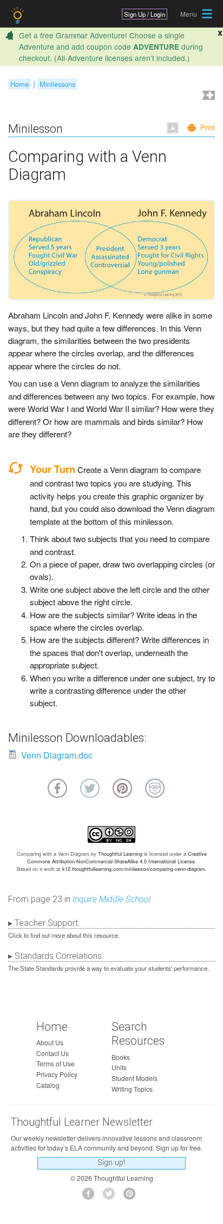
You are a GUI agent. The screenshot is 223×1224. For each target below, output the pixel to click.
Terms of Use (55, 1063)
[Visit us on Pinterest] (132, 1196)
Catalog (48, 1085)
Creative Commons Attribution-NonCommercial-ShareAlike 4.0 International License (117, 857)
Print (207, 127)
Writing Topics (132, 1088)
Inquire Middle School (111, 899)
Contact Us (52, 1053)
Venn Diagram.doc (57, 755)
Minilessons (57, 84)
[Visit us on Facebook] (91, 1196)
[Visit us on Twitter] (111, 1196)
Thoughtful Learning (120, 853)
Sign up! (111, 1162)
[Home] (19, 15)
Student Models (135, 1078)
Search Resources (138, 1034)
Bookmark (207, 96)
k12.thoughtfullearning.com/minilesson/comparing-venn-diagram (133, 869)
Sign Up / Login (144, 14)
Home (19, 84)
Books (121, 1056)
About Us (49, 1042)
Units (119, 1067)
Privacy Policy (56, 1074)
